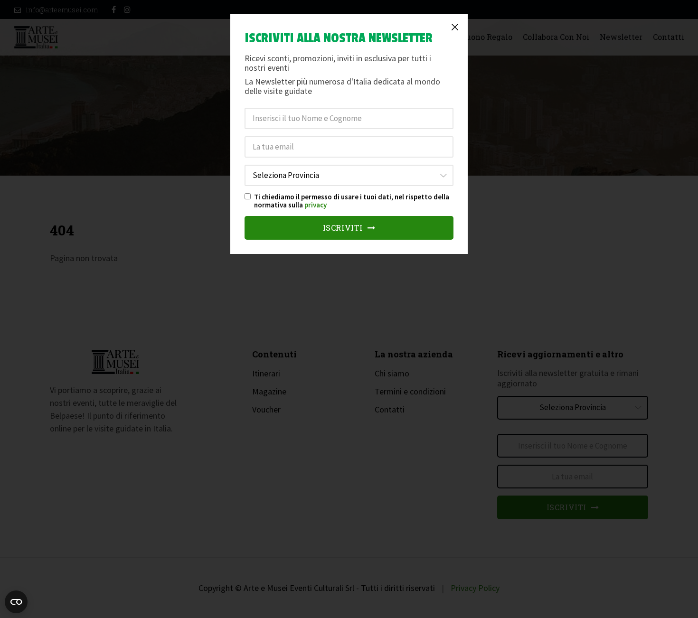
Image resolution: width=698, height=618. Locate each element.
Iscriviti (344, 228)
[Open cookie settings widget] (16, 601)
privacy (315, 204)
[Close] (455, 27)
